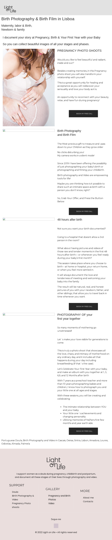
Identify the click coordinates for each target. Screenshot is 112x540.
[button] (56, 8)
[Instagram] (104, 8)
